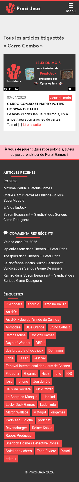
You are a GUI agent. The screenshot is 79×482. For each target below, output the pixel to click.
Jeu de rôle (41, 381)
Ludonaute (48, 404)
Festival (39, 358)
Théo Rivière (46, 451)
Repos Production (19, 435)
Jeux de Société (18, 389)
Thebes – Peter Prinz (50, 249)
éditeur (11, 459)
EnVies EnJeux (15, 207)
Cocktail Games (43, 335)
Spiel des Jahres (19, 451)
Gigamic (30, 373)
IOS (69, 373)
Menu (70, 11)
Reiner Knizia (42, 428)
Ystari (65, 451)
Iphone (23, 381)
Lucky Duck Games (20, 404)
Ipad (9, 381)
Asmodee (13, 327)
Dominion (55, 350)
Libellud (49, 397)
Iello (57, 373)
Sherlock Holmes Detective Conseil (33, 443)
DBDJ (40, 343)
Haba (45, 373)
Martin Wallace (17, 412)
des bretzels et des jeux (24, 350)
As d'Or (11, 312)
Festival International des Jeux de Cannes (38, 366)
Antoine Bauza (55, 304)
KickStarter (44, 389)
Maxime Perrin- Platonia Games (28, 188)
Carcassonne (16, 335)
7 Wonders (14, 304)
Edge (10, 358)
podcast (44, 420)
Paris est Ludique (19, 420)
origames (58, 412)
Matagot (39, 412)
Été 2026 (10, 181)
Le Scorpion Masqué (22, 397)
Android (33, 304)
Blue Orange (35, 327)
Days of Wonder (18, 343)
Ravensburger (16, 428)
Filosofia (12, 373)
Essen (23, 358)
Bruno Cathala (59, 327)
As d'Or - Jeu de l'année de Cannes (32, 319)
